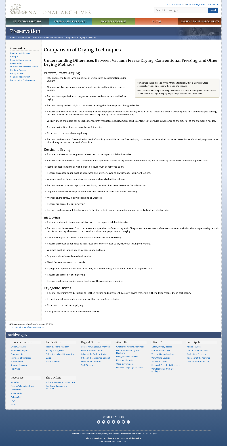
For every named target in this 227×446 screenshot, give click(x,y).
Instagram (108, 422)
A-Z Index (15, 382)
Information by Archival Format (24, 66)
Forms (14, 404)
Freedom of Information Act (122, 433)
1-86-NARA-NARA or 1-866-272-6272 (113, 441)
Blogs (48, 357)
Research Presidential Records (165, 365)
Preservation (24, 37)
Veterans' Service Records (70, 21)
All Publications (53, 361)
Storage (14, 56)
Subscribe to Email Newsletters (60, 354)
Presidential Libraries (91, 361)
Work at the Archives (196, 354)
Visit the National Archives (163, 354)
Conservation (16, 63)
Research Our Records (27, 21)
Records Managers (19, 365)
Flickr (128, 422)
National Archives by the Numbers (127, 351)
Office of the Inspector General (95, 357)
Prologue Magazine (55, 350)
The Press (15, 368)
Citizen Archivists (176, 4)
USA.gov (153, 433)
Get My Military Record (161, 346)
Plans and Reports (124, 360)
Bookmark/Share (196, 4)
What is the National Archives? (130, 346)
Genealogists (17, 354)
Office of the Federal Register (95, 354)
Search (213, 10)
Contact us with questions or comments (26, 327)
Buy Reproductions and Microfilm (56, 387)
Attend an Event (194, 346)
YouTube (118, 422)
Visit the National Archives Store (61, 382)
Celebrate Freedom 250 (198, 361)
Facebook (99, 422)
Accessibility (88, 433)
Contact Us (212, 4)
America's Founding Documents (200, 21)
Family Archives (17, 73)
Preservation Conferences (22, 80)
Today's (57, 346)
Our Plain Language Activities (129, 367)
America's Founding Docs (22, 386)
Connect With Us (113, 417)
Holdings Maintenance (20, 53)
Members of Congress (21, 357)
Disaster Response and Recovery (47, 37)
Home (13, 37)
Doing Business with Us (127, 356)
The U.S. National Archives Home (50, 9)
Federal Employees (20, 350)
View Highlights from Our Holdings (162, 370)
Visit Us (156, 21)
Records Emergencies (20, 60)
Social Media (16, 393)
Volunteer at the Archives (198, 357)
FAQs (13, 400)
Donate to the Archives (197, 350)
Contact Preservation (20, 76)
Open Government (124, 363)
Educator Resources (113, 21)
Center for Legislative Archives (95, 346)
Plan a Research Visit (160, 350)
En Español (16, 397)
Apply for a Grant (159, 361)
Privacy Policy (101, 433)
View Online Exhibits (160, 357)
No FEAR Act (141, 433)
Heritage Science (18, 70)
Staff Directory (88, 365)
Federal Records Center (92, 350)
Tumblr (113, 422)
